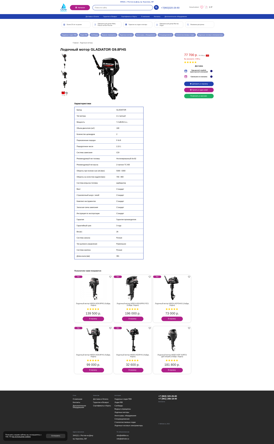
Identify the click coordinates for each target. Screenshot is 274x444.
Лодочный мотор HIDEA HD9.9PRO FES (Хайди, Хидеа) (133, 304)
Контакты (157, 16)
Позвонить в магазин (198, 96)
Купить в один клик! (200, 90)
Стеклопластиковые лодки (185, 35)
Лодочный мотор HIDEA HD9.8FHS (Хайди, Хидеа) (93, 355)
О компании (145, 16)
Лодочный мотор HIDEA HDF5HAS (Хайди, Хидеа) (172, 304)
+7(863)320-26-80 (170, 7)
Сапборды (94, 35)
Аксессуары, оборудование (145, 35)
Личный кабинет (194, 7)
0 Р (210, 7)
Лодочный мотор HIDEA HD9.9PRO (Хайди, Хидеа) (93, 304)
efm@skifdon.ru (123, 435)
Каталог (81, 8)
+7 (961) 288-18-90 (167, 399)
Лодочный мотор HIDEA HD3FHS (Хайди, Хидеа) (132, 355)
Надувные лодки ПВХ (69, 35)
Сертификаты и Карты (129, 16)
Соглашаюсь (55, 436)
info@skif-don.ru (123, 439)
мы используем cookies (21, 437)
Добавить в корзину (200, 84)
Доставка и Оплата (92, 16)
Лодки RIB (83, 35)
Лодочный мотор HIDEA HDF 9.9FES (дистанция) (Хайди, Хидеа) (172, 355)
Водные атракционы (109, 35)
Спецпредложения (165, 35)
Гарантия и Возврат (110, 16)
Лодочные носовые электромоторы (210, 35)
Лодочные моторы (126, 35)
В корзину (93, 319)
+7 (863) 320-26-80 (167, 396)
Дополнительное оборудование (176, 16)
